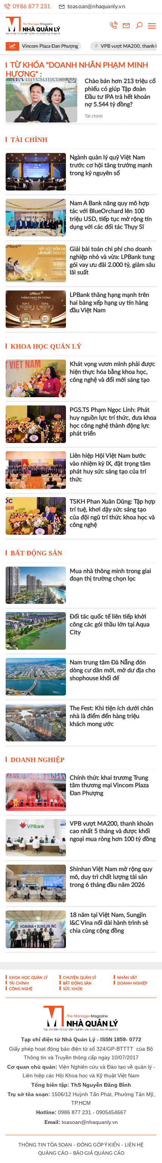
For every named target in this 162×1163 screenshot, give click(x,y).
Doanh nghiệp (37, 760)
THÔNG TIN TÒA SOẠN (45, 1145)
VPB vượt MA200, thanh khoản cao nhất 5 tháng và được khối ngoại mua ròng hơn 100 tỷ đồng (113, 831)
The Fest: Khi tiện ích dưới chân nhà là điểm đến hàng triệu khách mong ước (111, 716)
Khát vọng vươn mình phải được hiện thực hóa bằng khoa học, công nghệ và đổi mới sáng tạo (112, 372)
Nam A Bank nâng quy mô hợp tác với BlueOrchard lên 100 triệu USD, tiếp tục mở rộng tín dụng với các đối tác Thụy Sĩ (111, 215)
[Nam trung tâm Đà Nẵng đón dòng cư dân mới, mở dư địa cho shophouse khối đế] (36, 677)
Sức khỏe (72, 989)
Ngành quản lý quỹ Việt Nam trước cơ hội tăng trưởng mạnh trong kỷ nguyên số (111, 165)
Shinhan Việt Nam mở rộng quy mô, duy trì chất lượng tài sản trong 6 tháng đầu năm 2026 (111, 877)
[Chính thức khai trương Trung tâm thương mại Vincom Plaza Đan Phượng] (36, 792)
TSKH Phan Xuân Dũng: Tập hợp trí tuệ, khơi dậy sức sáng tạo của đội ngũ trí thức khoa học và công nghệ (112, 513)
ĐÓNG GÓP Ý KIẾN (98, 1145)
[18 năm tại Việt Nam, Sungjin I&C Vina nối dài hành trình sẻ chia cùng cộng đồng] (36, 929)
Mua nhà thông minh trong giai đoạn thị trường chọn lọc (110, 575)
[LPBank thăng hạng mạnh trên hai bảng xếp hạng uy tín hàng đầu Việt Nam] (36, 309)
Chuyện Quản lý (79, 978)
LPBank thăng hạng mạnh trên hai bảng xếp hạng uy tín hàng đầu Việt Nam (109, 303)
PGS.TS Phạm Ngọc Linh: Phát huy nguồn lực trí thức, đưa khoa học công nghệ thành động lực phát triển (113, 421)
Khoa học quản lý (46, 346)
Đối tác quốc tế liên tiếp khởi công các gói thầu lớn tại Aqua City (110, 624)
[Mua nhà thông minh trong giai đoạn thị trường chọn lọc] (36, 585)
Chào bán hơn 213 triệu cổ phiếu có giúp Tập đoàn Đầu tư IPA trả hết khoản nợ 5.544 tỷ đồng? (120, 92)
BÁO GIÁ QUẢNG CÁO (98, 1153)
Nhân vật (126, 978)
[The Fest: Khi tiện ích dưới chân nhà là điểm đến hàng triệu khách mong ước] (36, 722)
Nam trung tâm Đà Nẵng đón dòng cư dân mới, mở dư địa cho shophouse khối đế (112, 670)
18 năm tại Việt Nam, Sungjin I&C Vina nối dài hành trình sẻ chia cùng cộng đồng (109, 923)
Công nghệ (20, 989)
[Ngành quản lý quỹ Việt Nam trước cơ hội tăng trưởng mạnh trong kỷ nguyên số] (36, 172)
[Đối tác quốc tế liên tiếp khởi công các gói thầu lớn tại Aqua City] (36, 631)
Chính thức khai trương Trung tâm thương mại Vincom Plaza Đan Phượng (109, 786)
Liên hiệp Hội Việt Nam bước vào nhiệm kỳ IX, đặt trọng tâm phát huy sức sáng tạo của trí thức (110, 467)
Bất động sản (36, 553)
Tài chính (94, 116)
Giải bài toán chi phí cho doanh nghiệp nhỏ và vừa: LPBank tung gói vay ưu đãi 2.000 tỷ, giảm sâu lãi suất (112, 260)
